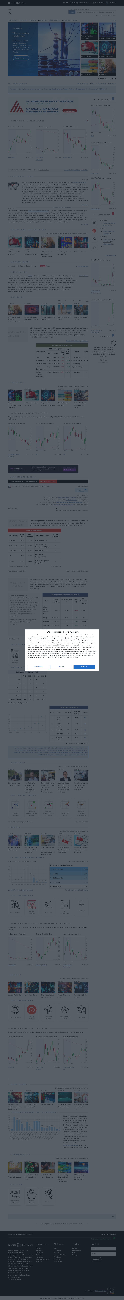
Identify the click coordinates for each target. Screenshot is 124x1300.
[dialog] (62, 650)
